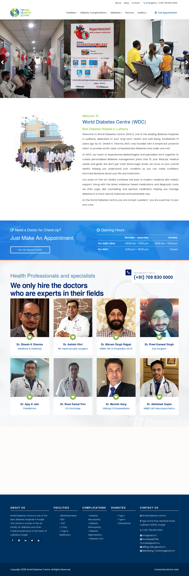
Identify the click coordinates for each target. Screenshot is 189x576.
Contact (136, 2)
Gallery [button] (141, 12)
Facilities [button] (70, 12)
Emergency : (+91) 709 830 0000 (161, 2)
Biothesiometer (68, 515)
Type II (121, 519)
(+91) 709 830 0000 (153, 277)
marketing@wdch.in (164, 550)
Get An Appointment (30, 249)
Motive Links (172, 569)
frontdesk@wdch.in (150, 543)
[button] (2, 62)
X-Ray (63, 527)
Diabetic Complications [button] (93, 12)
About (118, 2)
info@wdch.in (150, 535)
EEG (62, 519)
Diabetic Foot (96, 538)
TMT (62, 523)
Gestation (123, 523)
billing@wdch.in (158, 546)
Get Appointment (167, 12)
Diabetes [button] (115, 12)
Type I (121, 515)
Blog (126, 2)
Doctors (129, 12)
